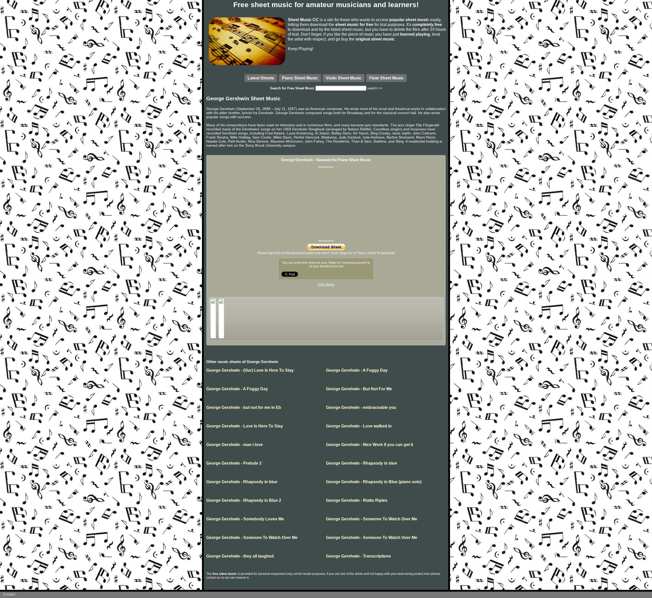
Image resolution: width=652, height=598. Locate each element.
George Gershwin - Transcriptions (358, 556)
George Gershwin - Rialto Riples (356, 500)
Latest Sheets (261, 78)
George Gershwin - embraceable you (361, 407)
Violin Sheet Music (343, 78)
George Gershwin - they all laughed (240, 556)
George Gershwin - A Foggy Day (357, 370)
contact (211, 577)
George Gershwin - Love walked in (359, 426)
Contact (9, 594)
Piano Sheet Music (300, 78)
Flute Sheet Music (386, 78)
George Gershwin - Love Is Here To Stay (244, 426)
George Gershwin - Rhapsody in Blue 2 (243, 500)
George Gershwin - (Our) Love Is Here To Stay (250, 370)
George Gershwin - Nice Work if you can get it (369, 444)
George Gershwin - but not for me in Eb (243, 407)
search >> (374, 88)
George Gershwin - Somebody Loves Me (245, 519)
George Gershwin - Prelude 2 (234, 463)
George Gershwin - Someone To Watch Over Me (371, 519)
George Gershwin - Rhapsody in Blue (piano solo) (374, 482)
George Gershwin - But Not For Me (359, 389)
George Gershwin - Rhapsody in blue (361, 463)
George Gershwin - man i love (234, 444)
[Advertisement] (326, 204)
